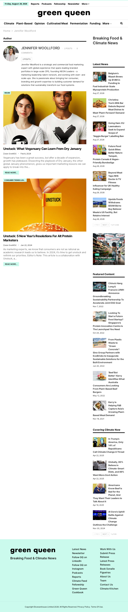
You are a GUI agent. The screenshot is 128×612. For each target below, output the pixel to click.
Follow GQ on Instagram (79, 567)
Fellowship (60, 3)
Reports (35, 3)
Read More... (11, 172)
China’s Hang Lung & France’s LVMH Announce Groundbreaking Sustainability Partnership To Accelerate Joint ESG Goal (108, 293)
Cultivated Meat (57, 23)
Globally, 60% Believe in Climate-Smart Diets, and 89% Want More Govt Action (108, 468)
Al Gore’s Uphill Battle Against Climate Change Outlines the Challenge (109, 518)
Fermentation (79, 23)
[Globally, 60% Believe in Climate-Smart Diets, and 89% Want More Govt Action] (99, 465)
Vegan (7, 93)
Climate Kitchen (109, 588)
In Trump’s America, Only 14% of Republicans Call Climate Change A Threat (108, 445)
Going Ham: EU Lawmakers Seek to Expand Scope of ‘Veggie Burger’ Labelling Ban (109, 129)
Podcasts (47, 3)
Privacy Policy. (84, 607)
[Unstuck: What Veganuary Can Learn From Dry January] (44, 117)
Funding (95, 23)
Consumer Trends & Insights (15, 180)
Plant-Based (24, 23)
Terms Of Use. (97, 607)
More (85, 3)
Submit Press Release (107, 555)
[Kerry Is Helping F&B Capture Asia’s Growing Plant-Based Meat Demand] (99, 406)
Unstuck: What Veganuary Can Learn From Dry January (42, 149)
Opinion (39, 23)
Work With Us (107, 549)
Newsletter (73, 3)
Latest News (79, 549)
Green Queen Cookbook (79, 590)
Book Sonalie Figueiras (107, 570)
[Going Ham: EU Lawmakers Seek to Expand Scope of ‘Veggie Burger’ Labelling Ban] (99, 126)
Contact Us (106, 584)
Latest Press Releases (107, 562)
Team (103, 580)
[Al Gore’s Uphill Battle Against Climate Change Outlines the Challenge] (99, 515)
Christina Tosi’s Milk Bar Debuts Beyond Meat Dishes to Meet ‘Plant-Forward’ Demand (109, 106)
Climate (9, 23)
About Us (105, 576)
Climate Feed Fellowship (79, 582)
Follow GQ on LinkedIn (79, 559)
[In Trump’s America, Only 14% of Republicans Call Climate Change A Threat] (99, 442)
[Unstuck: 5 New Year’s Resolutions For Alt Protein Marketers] (44, 205)
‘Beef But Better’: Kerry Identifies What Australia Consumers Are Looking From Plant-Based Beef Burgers (109, 382)
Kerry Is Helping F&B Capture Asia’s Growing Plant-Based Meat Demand (109, 408)
